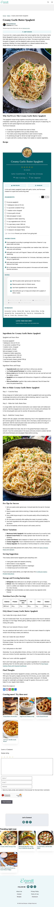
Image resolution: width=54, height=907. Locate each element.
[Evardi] (4, 2)
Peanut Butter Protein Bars (10, 716)
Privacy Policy (35, 891)
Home (4, 15)
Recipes (19, 896)
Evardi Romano (12, 23)
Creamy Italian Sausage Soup (8, 846)
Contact (19, 894)
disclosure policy (26, 28)
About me (19, 891)
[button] (48, 2)
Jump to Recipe (28, 31)
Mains (8, 15)
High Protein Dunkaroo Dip (27, 716)
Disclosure (35, 896)
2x (45, 197)
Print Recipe (16, 185)
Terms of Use (35, 894)
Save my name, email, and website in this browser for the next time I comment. (26, 790)
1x (42, 197)
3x (48, 197)
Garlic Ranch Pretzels (42, 716)
